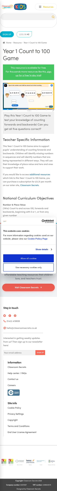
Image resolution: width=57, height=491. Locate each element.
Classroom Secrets (29, 185)
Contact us (13, 379)
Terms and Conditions (18, 426)
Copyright (13, 419)
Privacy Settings (16, 413)
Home (8, 42)
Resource (17, 42)
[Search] (53, 16)
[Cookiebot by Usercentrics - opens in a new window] (42, 221)
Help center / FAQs (17, 373)
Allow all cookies (29, 258)
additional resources (39, 174)
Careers (12, 385)
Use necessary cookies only (28, 267)
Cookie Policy (14, 407)
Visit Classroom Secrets (26, 287)
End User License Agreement (22, 432)
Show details (42, 249)
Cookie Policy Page (38, 238)
